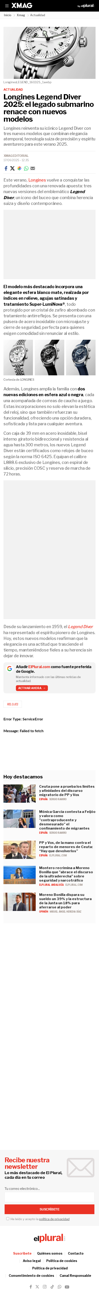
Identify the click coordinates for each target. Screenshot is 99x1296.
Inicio (7, 15)
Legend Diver (80, 626)
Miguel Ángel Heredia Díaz (65, 911)
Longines (37, 180)
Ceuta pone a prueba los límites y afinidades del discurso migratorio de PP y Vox (67, 790)
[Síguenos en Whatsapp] (59, 1286)
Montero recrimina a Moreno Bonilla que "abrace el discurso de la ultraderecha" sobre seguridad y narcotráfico (66, 874)
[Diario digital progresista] (49, 1238)
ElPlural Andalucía (51, 884)
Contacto (76, 1253)
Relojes (12, 704)
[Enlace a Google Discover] (19, 168)
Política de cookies (61, 1261)
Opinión (44, 911)
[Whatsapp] (26, 168)
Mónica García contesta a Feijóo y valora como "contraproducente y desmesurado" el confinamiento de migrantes (67, 820)
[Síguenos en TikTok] (52, 1286)
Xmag (21, 15)
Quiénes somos (49, 1253)
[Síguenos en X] (37, 1287)
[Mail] (32, 168)
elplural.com (58, 855)
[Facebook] (6, 168)
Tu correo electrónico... (22, 1189)
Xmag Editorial (16, 155)
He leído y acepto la (40, 1219)
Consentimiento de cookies (31, 1275)
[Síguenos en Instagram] (45, 1287)
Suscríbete (22, 1253)
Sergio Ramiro (57, 799)
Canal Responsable (75, 1275)
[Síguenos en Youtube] (67, 1286)
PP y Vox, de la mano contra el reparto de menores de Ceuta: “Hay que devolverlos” (66, 847)
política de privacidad (54, 1219)
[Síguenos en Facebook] (31, 1287)
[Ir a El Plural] (86, 6)
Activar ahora (29, 688)
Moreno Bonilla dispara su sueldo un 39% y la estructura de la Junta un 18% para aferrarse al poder (65, 901)
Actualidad (13, 89)
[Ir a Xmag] (22, 6)
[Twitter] (12, 168)
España (43, 799)
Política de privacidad (50, 1268)
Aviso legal (32, 1261)
